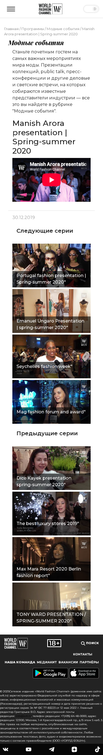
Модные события (63, 29)
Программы (32, 29)
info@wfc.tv (23, 716)
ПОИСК (92, 643)
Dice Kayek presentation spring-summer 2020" (43, 481)
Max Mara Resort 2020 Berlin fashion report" (48, 572)
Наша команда (20, 662)
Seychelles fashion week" (44, 366)
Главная (11, 29)
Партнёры (89, 662)
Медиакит (47, 662)
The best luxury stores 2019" (47, 523)
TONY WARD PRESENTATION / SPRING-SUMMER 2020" (51, 618)
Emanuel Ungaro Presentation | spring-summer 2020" (50, 324)
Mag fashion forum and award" (51, 411)
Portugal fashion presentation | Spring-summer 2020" (51, 279)
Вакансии (68, 662)
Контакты (82, 654)
